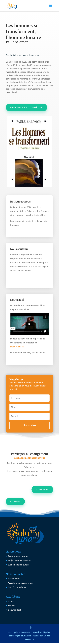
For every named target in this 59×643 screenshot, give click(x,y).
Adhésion (42, 489)
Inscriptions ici (17, 346)
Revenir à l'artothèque (26, 107)
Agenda (15, 501)
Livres (10, 601)
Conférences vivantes (18, 556)
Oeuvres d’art (14, 610)
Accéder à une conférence (20, 583)
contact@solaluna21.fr (20, 635)
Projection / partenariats (19, 560)
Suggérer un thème (17, 587)
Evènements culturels (18, 564)
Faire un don (14, 578)
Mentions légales (41, 632)
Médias (11, 605)
